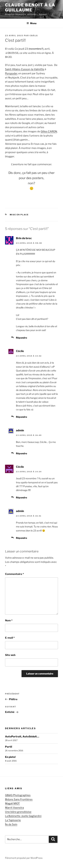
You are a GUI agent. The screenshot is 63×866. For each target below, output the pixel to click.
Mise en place (19, 214)
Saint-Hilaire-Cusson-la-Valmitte (24, 69)
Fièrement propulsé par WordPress (24, 857)
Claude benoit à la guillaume (30, 7)
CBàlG (34, 35)
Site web (10, 655)
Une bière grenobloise (18, 811)
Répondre (21, 337)
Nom (8, 620)
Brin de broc (24, 238)
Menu (33, 23)
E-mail (10, 637)
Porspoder (11, 73)
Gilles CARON (49, 131)
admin (20, 430)
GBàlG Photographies (18, 795)
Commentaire (14, 574)
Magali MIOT (12, 803)
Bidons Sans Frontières (19, 799)
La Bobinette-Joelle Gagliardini (23, 816)
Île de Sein (11, 824)
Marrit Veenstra (14, 807)
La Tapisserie (13, 820)
